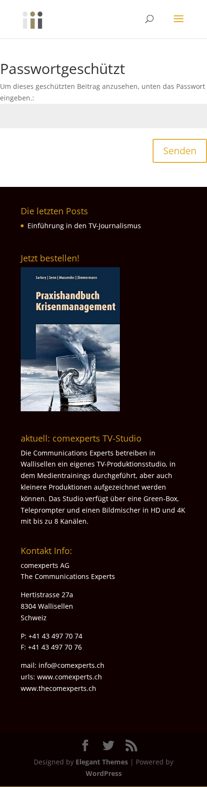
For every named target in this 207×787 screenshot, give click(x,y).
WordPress (104, 773)
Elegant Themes (102, 761)
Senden (179, 150)
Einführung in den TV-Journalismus (84, 225)
